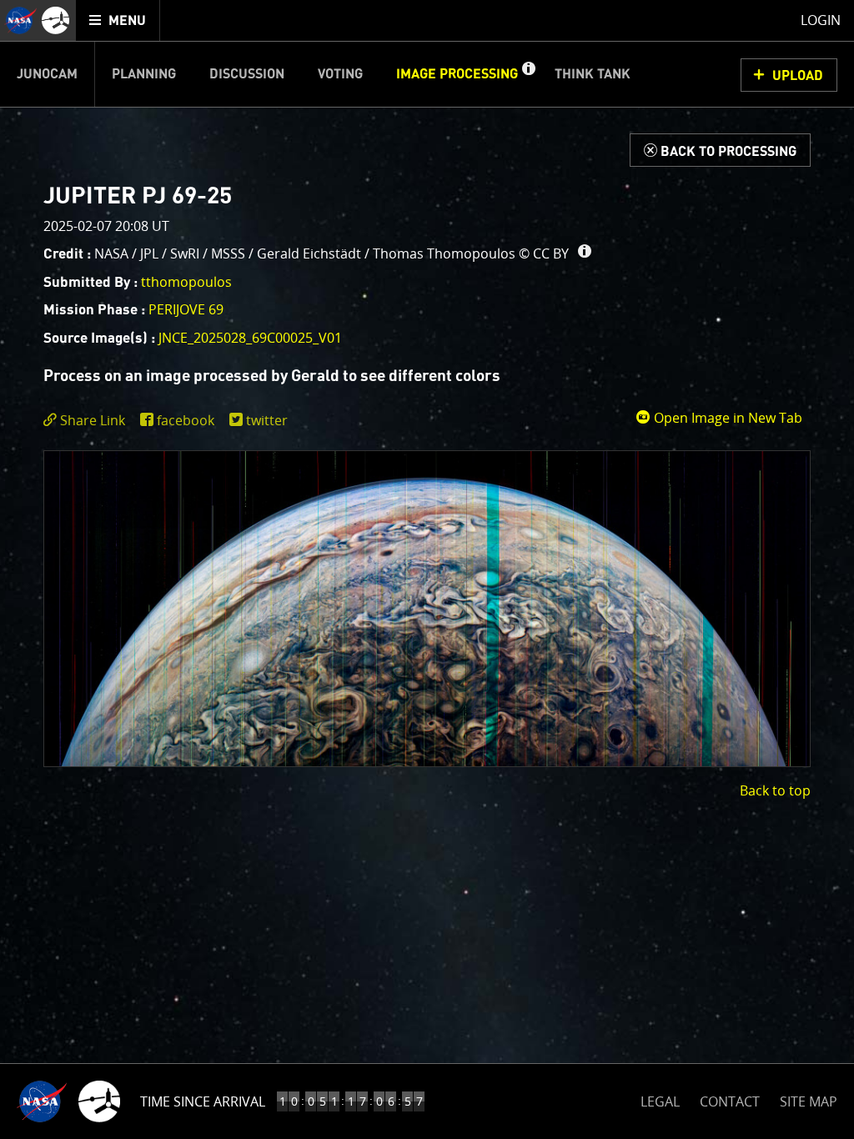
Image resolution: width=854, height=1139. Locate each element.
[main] (427, 569)
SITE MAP (808, 1101)
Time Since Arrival (202, 1101)
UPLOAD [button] (797, 76)
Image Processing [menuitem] (457, 74)
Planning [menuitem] (144, 74)
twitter (267, 420)
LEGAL (660, 1098)
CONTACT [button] (730, 1101)
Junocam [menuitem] (47, 74)
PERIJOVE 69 (186, 309)
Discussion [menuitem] (246, 74)
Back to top (775, 790)
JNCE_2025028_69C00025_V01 (250, 338)
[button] (528, 74)
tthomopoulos (186, 282)
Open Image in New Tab (726, 418)
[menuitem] (118, 20)
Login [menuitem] (821, 20)
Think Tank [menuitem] (592, 74)
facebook (185, 420)
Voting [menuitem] (340, 74)
